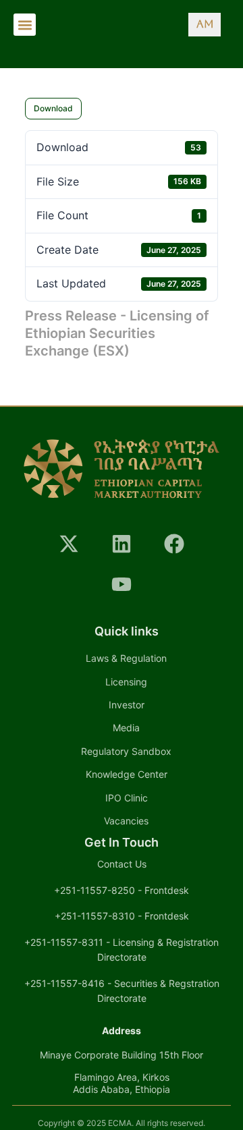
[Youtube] (121, 584)
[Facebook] (174, 544)
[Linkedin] (121, 544)
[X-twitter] (69, 544)
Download (53, 108)
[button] (25, 24)
